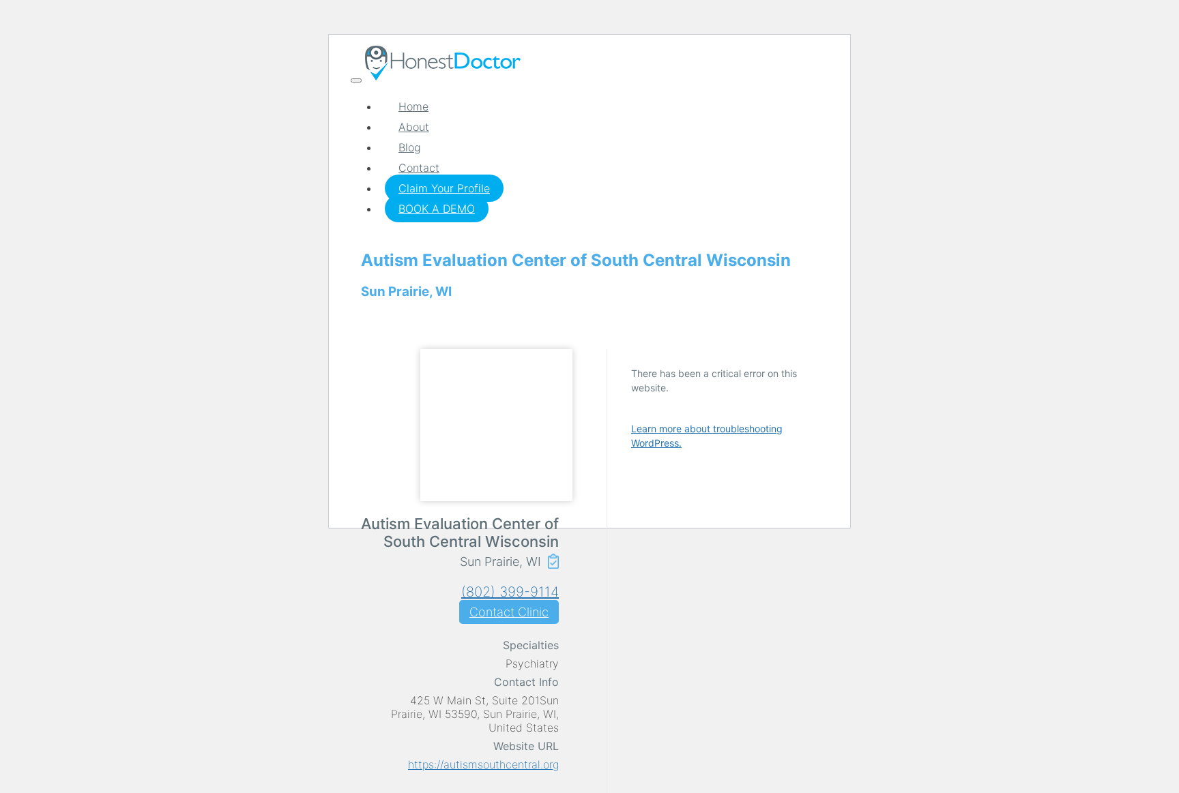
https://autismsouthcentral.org (483, 764)
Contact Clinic (509, 612)
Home (413, 106)
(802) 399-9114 (510, 592)
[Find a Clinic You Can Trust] (443, 76)
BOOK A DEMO (436, 208)
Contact (418, 168)
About (413, 127)
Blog (409, 147)
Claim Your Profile (444, 188)
